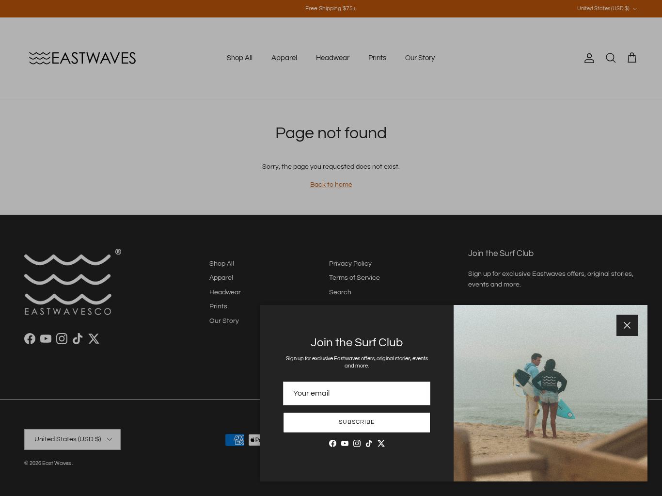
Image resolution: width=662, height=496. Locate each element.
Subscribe (357, 422)
